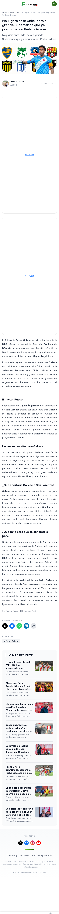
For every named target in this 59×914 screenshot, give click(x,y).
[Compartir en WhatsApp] (19, 626)
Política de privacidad (42, 855)
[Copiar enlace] (33, 626)
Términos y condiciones (18, 855)
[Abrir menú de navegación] (4, 3)
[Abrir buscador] (54, 3)
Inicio (4, 12)
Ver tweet (29, 154)
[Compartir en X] (5, 626)
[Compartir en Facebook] (12, 626)
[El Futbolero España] (30, 4)
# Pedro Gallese (11, 641)
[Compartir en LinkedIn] (26, 626)
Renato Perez (17, 81)
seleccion (14, 12)
